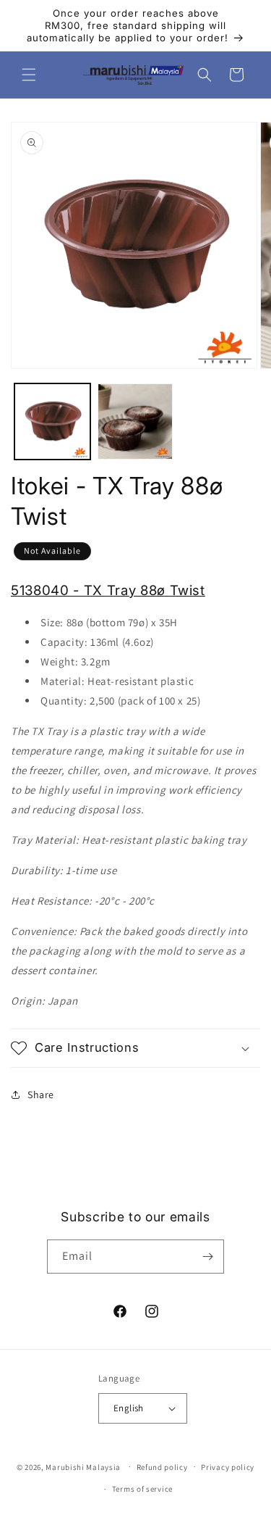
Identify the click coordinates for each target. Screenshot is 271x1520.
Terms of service (142, 1489)
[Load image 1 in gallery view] (52, 421)
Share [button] (40, 1094)
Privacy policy (227, 1467)
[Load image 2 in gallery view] (135, 421)
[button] (29, 75)
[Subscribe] (207, 1256)
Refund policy (162, 1467)
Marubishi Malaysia (83, 1466)
